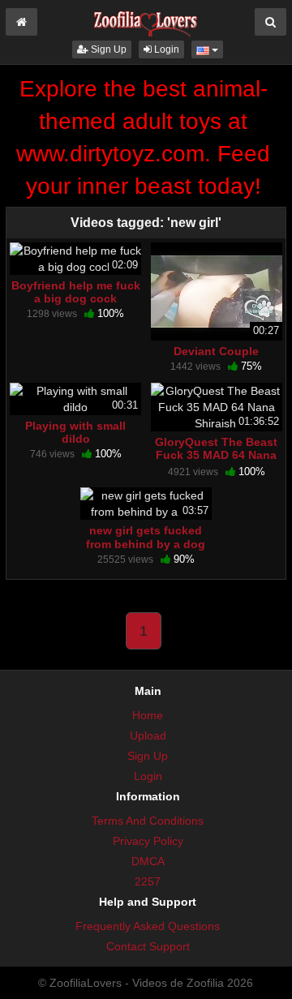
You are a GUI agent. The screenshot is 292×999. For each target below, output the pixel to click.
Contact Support (148, 946)
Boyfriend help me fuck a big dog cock (75, 292)
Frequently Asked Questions (147, 926)
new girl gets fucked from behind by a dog (145, 537)
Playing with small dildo (75, 432)
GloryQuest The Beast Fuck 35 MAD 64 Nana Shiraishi (216, 454)
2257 (148, 881)
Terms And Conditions (148, 820)
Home (147, 715)
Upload (148, 735)
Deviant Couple (216, 351)
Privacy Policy (148, 840)
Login (165, 49)
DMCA (148, 861)
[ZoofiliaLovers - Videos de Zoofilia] (146, 19)
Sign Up (107, 49)
